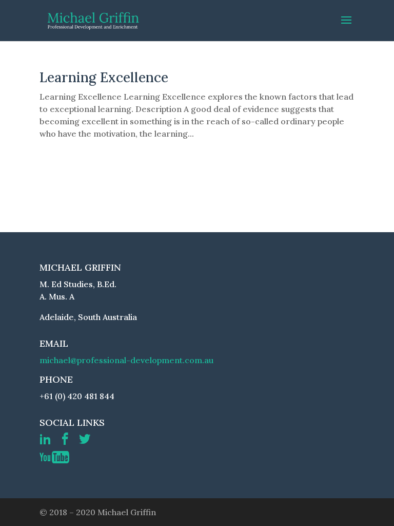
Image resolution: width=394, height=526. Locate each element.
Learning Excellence (104, 77)
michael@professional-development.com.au (126, 360)
